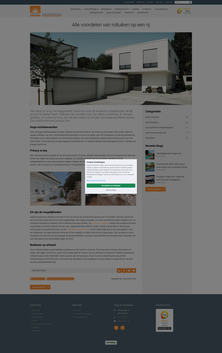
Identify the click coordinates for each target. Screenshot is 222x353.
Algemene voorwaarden (82, 314)
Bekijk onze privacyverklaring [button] (96, 180)
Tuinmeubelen (161, 9)
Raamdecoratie (122, 9)
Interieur (147, 9)
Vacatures (168, 2)
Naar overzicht (39, 287)
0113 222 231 (122, 317)
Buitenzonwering (39, 279)
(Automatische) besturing (155, 133)
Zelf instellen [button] (111, 190)
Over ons (159, 2)
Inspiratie (129, 13)
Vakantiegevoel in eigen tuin (169, 153)
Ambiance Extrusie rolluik (78, 229)
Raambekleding (151, 122)
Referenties (142, 13)
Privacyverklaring (80, 317)
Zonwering (75, 9)
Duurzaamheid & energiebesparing (61, 279)
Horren (135, 9)
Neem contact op (123, 321)
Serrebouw (106, 9)
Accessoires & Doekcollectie (42, 324)
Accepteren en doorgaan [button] (111, 185)
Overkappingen (90, 9)
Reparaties (141, 2)
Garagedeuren (96, 13)
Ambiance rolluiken (100, 223)
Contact (150, 2)
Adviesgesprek (129, 2)
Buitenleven (150, 138)
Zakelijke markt (113, 13)
